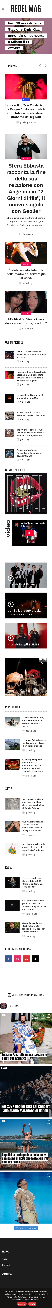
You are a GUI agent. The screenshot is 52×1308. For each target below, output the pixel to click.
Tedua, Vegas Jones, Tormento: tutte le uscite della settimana (29, 453)
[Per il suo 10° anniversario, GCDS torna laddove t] (26, 1145)
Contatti (6, 1265)
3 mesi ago (25, 384)
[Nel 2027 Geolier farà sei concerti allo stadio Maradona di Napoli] (9, 354)
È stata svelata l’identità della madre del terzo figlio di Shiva (26, 274)
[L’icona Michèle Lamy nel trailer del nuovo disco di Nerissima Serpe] (12, 722)
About (5, 1259)
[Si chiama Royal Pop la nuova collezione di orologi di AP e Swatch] (12, 848)
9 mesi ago (27, 283)
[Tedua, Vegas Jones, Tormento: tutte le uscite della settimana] (9, 453)
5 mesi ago (30, 731)
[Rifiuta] (48, 1298)
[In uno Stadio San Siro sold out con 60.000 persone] (26, 1198)
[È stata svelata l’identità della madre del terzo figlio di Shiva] (26, 253)
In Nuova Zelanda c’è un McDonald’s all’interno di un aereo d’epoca (34, 743)
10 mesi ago (27, 328)
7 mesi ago (27, 234)
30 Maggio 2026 (27, 122)
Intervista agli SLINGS (23, 644)
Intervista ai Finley (21, 584)
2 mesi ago (25, 361)
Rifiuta (32, 1304)
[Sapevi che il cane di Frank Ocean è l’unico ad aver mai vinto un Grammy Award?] (9, 432)
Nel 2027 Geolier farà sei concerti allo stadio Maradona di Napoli (31, 354)
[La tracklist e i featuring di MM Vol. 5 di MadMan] (9, 398)
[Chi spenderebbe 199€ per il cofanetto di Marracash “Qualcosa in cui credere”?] (12, 905)
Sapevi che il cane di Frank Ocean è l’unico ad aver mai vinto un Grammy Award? (30, 432)
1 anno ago (30, 936)
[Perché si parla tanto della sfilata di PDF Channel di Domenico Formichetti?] (12, 882)
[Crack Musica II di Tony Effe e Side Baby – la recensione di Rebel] (26, 676)
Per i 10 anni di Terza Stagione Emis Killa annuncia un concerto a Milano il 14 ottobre (26, 35)
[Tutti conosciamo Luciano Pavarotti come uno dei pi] (26, 1038)
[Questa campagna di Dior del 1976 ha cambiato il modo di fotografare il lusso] (12, 826)
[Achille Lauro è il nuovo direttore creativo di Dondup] (9, 415)
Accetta (21, 1304)
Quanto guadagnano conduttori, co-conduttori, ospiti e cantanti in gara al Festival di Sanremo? (32, 765)
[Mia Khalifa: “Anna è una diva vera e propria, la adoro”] (26, 302)
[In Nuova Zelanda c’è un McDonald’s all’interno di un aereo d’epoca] (12, 744)
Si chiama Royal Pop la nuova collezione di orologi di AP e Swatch (33, 847)
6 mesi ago (30, 775)
